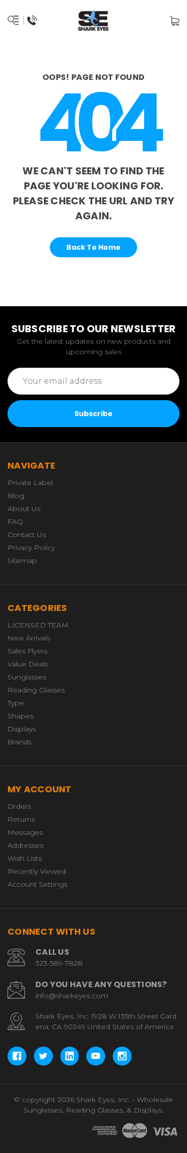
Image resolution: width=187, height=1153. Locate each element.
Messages (25, 832)
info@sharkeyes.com (71, 995)
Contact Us (26, 534)
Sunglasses (26, 676)
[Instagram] (122, 1056)
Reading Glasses (36, 689)
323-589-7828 (59, 963)
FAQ (15, 521)
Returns (21, 819)
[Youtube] (95, 1056)
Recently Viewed (36, 871)
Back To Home (93, 247)
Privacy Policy (31, 547)
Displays (21, 728)
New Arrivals (28, 637)
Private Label (30, 482)
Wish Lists (24, 858)
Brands (19, 741)
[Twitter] (43, 1056)
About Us (23, 508)
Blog (15, 495)
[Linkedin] (69, 1056)
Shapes (20, 715)
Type (15, 702)
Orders (19, 806)
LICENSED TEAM (37, 624)
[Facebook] (16, 1056)
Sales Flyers (27, 650)
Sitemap (22, 560)
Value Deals (27, 663)
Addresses (25, 845)
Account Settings (37, 884)
